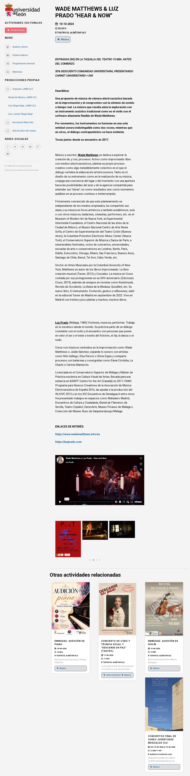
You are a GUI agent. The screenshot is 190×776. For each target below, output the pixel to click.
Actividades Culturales (23, 22)
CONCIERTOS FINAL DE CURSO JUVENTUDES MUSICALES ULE (162, 739)
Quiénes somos (20, 46)
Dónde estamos (20, 55)
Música (64, 39)
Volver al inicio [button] (17, 30)
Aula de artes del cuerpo (24, 130)
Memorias (17, 72)
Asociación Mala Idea (22, 122)
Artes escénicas (113, 675)
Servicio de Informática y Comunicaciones (22, 170)
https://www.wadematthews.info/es (77, 434)
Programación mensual (23, 63)
